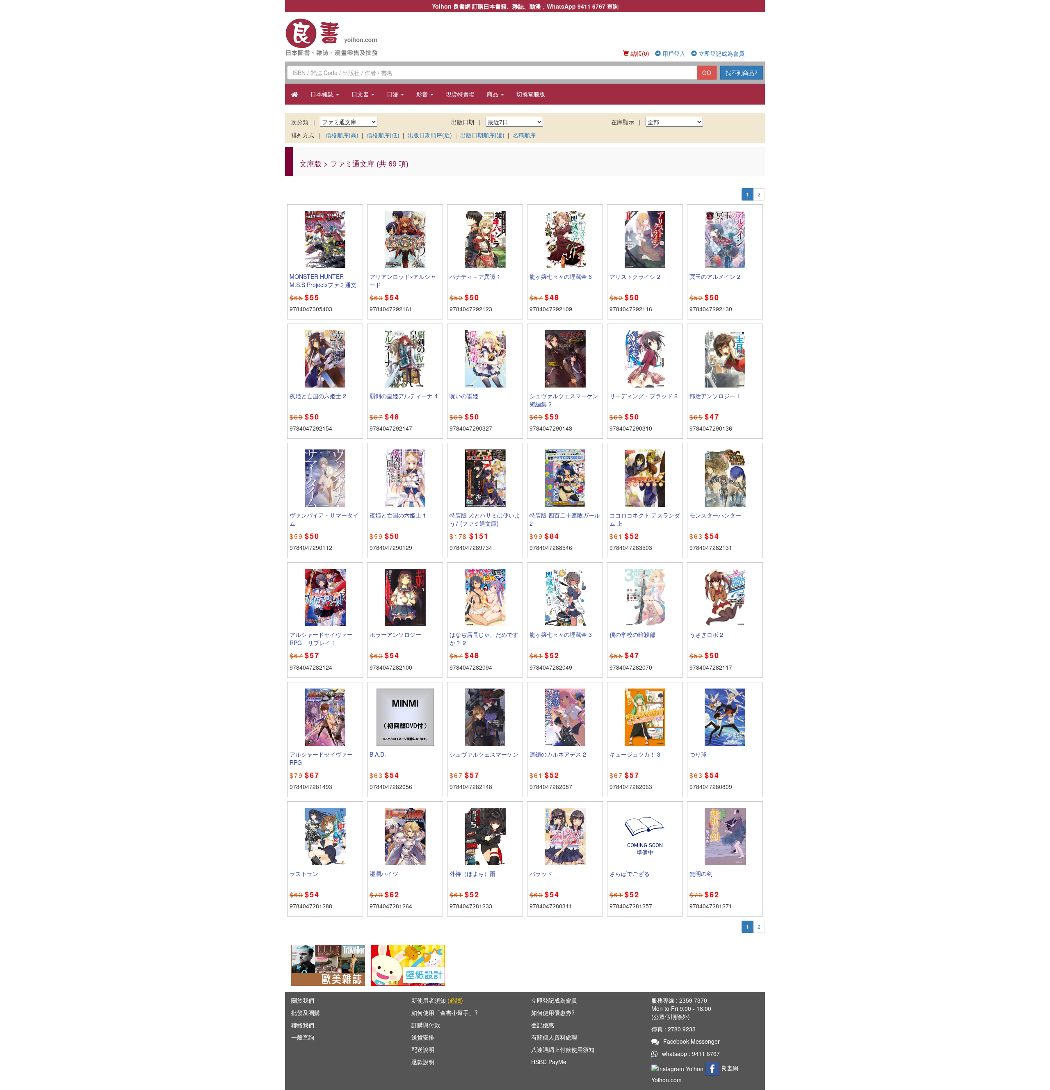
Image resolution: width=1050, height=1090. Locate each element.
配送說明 (422, 1049)
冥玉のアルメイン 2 (714, 276)
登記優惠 (542, 1025)
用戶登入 (673, 53)
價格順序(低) (383, 135)
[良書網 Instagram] (678, 1068)
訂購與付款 (425, 1025)
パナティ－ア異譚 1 (475, 276)
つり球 (698, 754)
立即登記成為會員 (720, 53)
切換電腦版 (530, 94)
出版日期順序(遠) (482, 135)
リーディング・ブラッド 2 (643, 396)
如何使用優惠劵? (553, 1012)
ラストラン (304, 873)
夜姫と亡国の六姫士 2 (318, 396)
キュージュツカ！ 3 (634, 754)
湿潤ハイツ (384, 873)
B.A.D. (378, 754)
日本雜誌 (322, 94)
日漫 (393, 94)
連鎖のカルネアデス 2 (558, 754)
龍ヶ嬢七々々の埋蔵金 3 (561, 634)
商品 (493, 94)
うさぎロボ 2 (706, 634)
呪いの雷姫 (464, 396)
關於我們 (302, 1000)
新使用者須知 (437, 1000)
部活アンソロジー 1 (714, 396)
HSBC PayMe (548, 1062)
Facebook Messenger (691, 1041)
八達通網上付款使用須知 (562, 1049)
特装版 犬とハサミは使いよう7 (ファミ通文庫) (485, 519)
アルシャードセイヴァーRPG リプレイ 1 (321, 638)
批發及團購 (305, 1012)
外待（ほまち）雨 (472, 873)
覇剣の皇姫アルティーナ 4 (404, 396)
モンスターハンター (715, 515)
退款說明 (422, 1062)
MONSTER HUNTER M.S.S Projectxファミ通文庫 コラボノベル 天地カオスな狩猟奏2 (323, 288)
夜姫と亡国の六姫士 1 (398, 515)
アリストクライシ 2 (634, 276)
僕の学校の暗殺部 (632, 634)
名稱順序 (524, 135)
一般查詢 (302, 1037)
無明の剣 (700, 873)
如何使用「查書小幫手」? (444, 1012)
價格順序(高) (342, 135)
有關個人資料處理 (554, 1037)
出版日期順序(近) (430, 135)
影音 (422, 94)
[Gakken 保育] (408, 964)
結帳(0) (639, 53)
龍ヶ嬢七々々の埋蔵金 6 (561, 276)
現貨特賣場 (460, 94)
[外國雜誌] (328, 964)
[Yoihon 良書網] (343, 36)
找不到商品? (742, 72)
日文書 (361, 94)
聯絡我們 (302, 1025)
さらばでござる (629, 873)
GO (706, 72)
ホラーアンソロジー (395, 634)
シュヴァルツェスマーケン (484, 754)
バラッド (541, 873)
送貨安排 (422, 1037)
